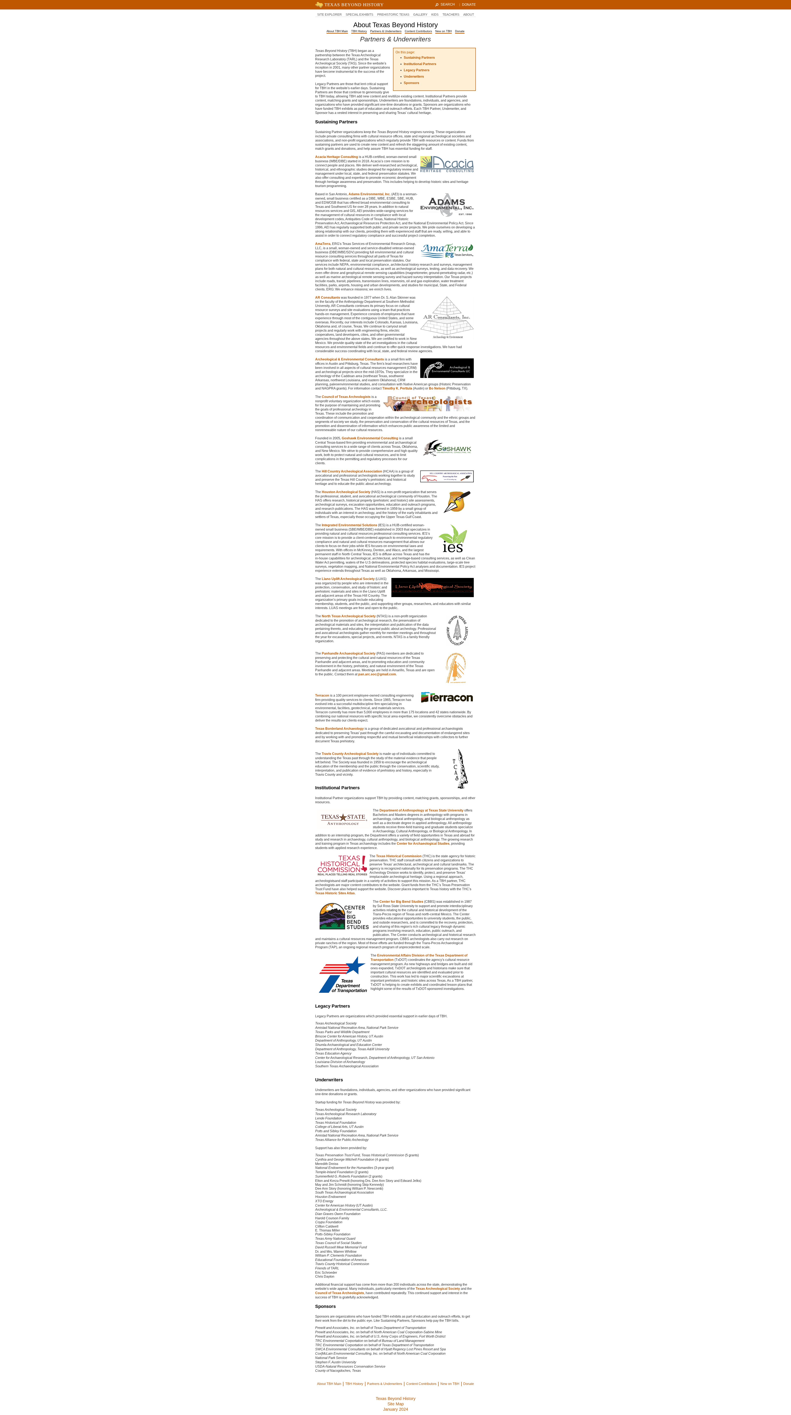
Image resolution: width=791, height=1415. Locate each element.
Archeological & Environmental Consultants (349, 359)
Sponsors (411, 83)
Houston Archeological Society (346, 492)
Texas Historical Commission (399, 856)
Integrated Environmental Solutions (350, 525)
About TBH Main (337, 31)
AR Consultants (327, 297)
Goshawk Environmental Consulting (370, 438)
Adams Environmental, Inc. (370, 194)
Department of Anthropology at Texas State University (421, 810)
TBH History (359, 31)
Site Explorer (329, 14)
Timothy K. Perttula (397, 388)
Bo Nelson (437, 388)
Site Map (395, 1404)
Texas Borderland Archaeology (339, 728)
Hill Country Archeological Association (352, 471)
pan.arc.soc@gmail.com (377, 674)
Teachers (450, 14)
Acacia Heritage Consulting (336, 157)
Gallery (420, 14)
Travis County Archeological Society (350, 753)
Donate (469, 4)
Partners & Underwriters (385, 31)
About (468, 14)
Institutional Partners (420, 64)
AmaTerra (322, 244)
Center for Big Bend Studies (401, 901)
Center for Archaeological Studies (423, 843)
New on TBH (443, 31)
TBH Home (350, 4)
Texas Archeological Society (438, 1288)
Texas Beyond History (395, 1398)
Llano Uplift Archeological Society (348, 579)
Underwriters (414, 76)
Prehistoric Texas (393, 14)
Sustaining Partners (419, 57)
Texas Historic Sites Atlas (335, 893)
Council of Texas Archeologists (346, 397)
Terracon (322, 695)
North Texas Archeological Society (349, 616)
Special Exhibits (359, 14)
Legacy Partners (416, 70)
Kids (435, 14)
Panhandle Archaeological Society (349, 653)
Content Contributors (418, 31)
